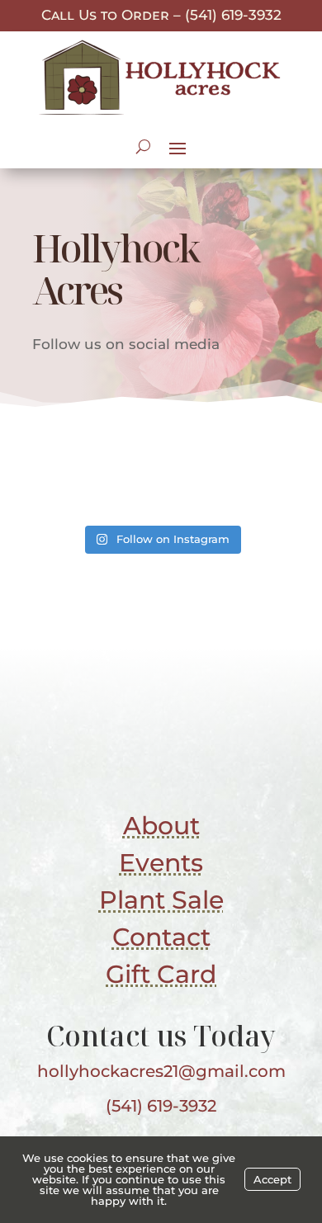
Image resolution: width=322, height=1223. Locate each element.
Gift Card (161, 974)
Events (161, 863)
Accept (272, 1179)
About (161, 825)
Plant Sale (161, 900)
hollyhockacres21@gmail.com (161, 1071)
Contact (161, 937)
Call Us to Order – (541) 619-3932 (161, 15)
